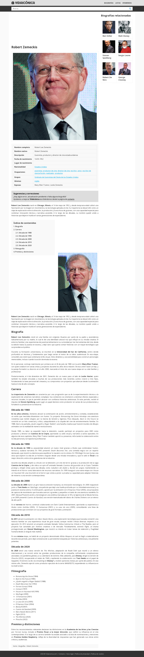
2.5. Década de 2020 (24, 245)
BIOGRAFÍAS (108, 3)
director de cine (64, 171)
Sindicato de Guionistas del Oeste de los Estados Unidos (56, 177)
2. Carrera (17, 229)
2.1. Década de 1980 (24, 233)
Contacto (62, 654)
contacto (70, 199)
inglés (37, 181)
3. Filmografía (18, 248)
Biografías (21, 646)
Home (15, 646)
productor (59, 173)
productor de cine (50, 171)
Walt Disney (123, 36)
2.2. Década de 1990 (24, 236)
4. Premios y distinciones (23, 252)
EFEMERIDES (127, 3)
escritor (74, 171)
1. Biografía (18, 226)
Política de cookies (97, 654)
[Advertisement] (54, 28)
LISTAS (117, 3)
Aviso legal (69, 654)
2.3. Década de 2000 (24, 239)
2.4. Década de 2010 (24, 242)
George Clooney (122, 78)
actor (80, 171)
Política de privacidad (82, 654)
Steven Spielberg (107, 56)
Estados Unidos (41, 167)
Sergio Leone (124, 55)
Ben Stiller (107, 36)
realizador (50, 173)
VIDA (24, 3)
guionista (38, 171)
